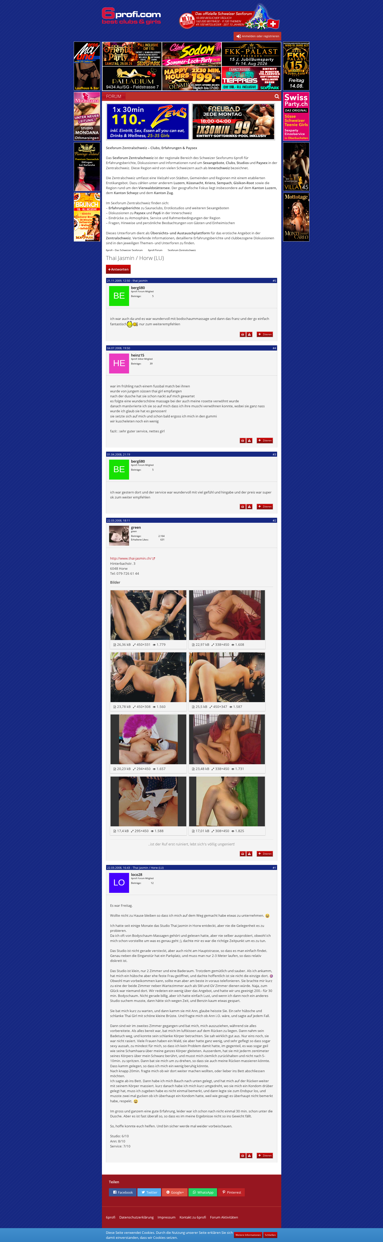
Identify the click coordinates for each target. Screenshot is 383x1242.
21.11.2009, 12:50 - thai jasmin (127, 280)
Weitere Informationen (248, 1235)
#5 (274, 280)
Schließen (270, 1235)
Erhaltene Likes (139, 539)
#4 (274, 348)
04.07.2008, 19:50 (118, 348)
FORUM (113, 96)
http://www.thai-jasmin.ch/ (130, 558)
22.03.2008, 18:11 (118, 520)
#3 (274, 454)
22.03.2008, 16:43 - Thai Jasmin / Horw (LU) (135, 868)
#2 (274, 520)
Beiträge (136, 296)
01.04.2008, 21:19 (118, 454)
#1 (274, 868)
